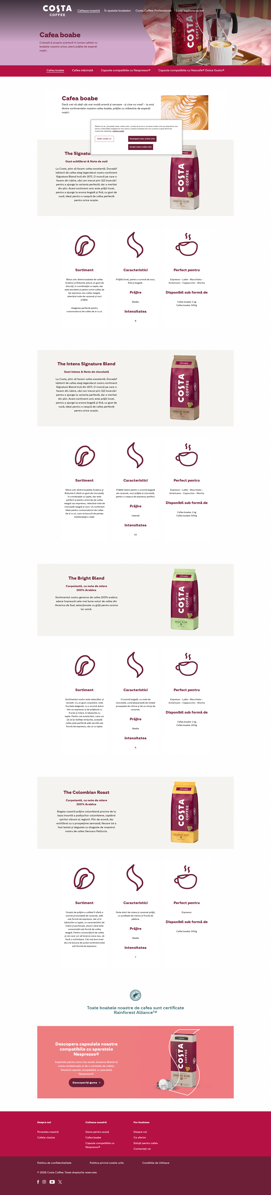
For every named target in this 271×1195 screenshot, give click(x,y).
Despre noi (140, 1131)
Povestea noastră (48, 1131)
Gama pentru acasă (97, 1131)
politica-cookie (118, 131)
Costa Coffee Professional (153, 10)
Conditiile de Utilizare (155, 1162)
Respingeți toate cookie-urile (142, 139)
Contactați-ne (142, 1148)
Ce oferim (140, 1137)
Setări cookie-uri (104, 139)
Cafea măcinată (82, 70)
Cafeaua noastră (88, 10)
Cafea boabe (55, 70)
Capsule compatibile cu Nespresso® (125, 70)
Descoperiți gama (85, 1082)
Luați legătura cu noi (190, 10)
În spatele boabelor (117, 10)
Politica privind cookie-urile (107, 1162)
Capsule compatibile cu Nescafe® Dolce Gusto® (191, 70)
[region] (136, 137)
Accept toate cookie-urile (141, 147)
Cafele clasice (46, 1137)
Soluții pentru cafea (146, 1143)
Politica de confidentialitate (54, 1162)
